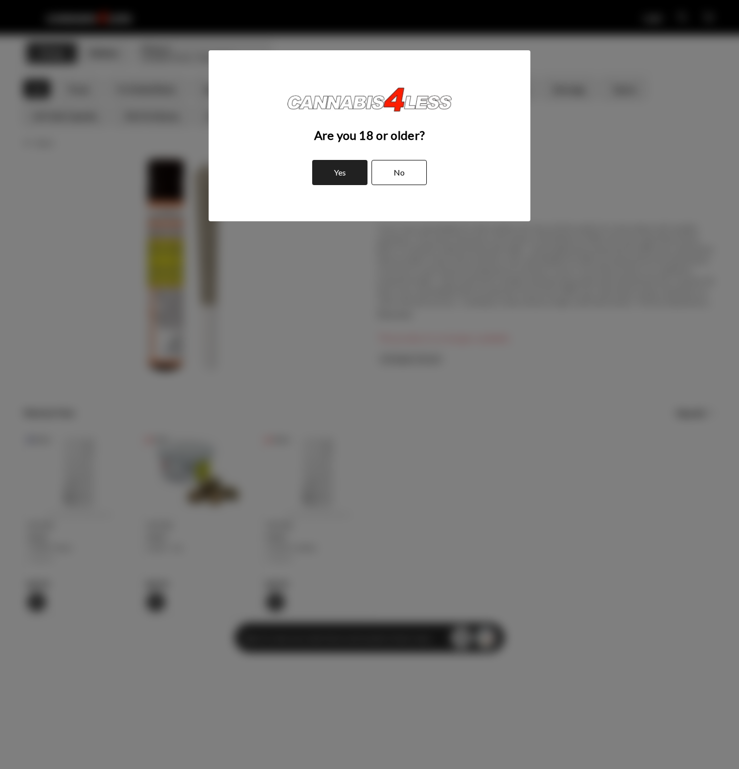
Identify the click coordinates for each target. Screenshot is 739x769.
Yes (340, 172)
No (399, 172)
